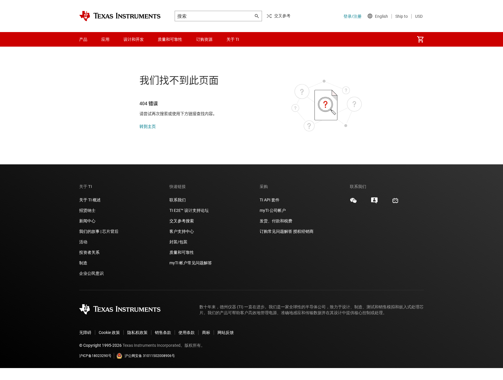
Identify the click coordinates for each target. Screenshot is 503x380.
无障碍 (85, 332)
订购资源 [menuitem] (204, 39)
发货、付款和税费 (276, 221)
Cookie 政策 (109, 332)
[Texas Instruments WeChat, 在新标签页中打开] (353, 202)
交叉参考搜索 (181, 221)
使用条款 (186, 332)
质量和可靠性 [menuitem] (170, 39)
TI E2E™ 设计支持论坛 (189, 210)
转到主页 (147, 126)
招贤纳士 (87, 210)
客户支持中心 (181, 231)
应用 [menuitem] (105, 39)
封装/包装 (178, 242)
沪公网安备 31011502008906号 (150, 356)
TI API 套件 (269, 200)
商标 (206, 332)
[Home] (120, 16)
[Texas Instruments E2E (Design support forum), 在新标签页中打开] (374, 202)
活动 (83, 242)
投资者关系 (89, 252)
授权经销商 (303, 231)
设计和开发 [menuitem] (133, 39)
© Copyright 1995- (100, 345)
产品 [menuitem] (83, 39)
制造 (83, 263)
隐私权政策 (137, 332)
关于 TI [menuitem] (232, 39)
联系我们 (177, 200)
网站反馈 (225, 332)
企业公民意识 (91, 273)
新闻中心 (87, 221)
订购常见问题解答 (276, 231)
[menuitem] (420, 39)
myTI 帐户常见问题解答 (190, 263)
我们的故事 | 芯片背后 (98, 231)
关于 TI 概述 (90, 200)
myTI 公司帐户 (273, 210)
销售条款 (163, 332)
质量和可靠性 (182, 252)
